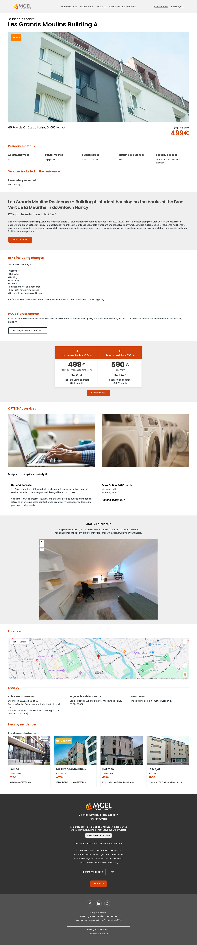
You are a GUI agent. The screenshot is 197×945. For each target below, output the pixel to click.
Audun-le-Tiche (92, 850)
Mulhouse (96, 854)
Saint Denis (94, 858)
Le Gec (14, 769)
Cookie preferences (98, 933)
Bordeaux (105, 850)
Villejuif (90, 862)
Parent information (93, 871)
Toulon (82, 862)
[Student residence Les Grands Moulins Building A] (29, 750)
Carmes (108, 769)
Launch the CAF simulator (98, 835)
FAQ (112, 871)
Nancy (105, 854)
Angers (79, 850)
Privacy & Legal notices (98, 929)
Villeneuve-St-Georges (105, 862)
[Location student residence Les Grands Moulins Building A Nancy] (98, 659)
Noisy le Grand (117, 854)
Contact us (99, 883)
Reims (77, 858)
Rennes (84, 858)
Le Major (154, 769)
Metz (88, 854)
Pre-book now (20, 239)
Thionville (117, 858)
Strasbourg (106, 858)
